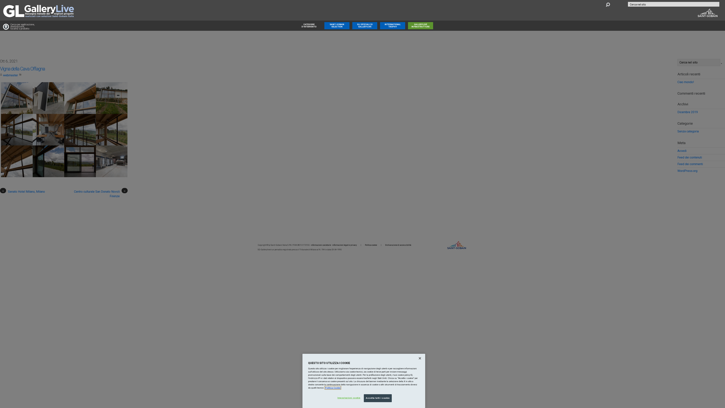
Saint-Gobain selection (337, 25)
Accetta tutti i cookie (378, 398)
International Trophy (393, 25)
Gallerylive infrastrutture (420, 25)
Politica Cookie (333, 387)
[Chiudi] (420, 358)
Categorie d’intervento (309, 25)
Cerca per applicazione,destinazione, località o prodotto (22, 27)
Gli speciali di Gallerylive (365, 25)
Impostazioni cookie (348, 397)
